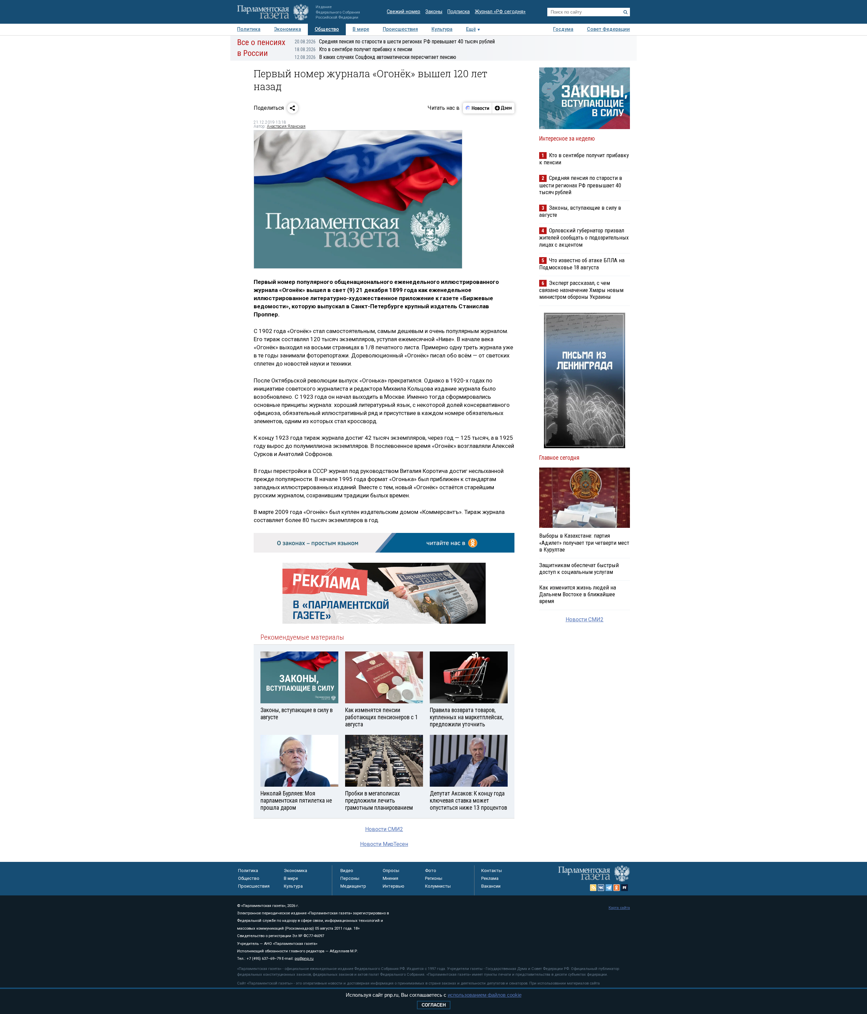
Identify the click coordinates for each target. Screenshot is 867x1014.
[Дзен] (503, 108)
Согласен (434, 1005)
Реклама (490, 878)
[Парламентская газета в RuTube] (624, 887)
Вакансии (491, 886)
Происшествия (400, 29)
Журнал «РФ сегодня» (500, 12)
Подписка (458, 12)
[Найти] (625, 12)
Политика (248, 29)
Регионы (433, 878)
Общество (327, 29)
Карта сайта (619, 908)
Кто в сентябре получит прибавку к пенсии (353, 49)
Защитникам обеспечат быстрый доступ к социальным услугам (579, 568)
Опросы (391, 870)
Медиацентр (353, 886)
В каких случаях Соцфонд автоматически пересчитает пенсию (375, 57)
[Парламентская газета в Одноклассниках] (616, 887)
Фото (430, 870)
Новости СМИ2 (384, 829)
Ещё (471, 29)
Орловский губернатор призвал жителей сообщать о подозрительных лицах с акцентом (584, 237)
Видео (346, 870)
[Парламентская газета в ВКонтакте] (601, 887)
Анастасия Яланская (286, 126)
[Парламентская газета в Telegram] (609, 887)
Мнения (390, 878)
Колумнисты (438, 886)
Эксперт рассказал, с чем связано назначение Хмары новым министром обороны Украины (581, 290)
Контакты (491, 870)
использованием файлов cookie (485, 995)
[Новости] (477, 108)
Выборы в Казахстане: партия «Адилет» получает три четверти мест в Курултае (584, 542)
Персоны (349, 878)
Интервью (393, 886)
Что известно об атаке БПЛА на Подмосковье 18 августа (582, 264)
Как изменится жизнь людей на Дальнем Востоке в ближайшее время (577, 594)
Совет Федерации (608, 29)
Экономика (287, 29)
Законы (433, 12)
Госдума (563, 29)
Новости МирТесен (384, 844)
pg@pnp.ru (304, 958)
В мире (361, 29)
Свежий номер (403, 12)
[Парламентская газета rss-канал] (593, 887)
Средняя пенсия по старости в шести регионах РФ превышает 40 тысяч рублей (395, 41)
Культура (441, 29)
